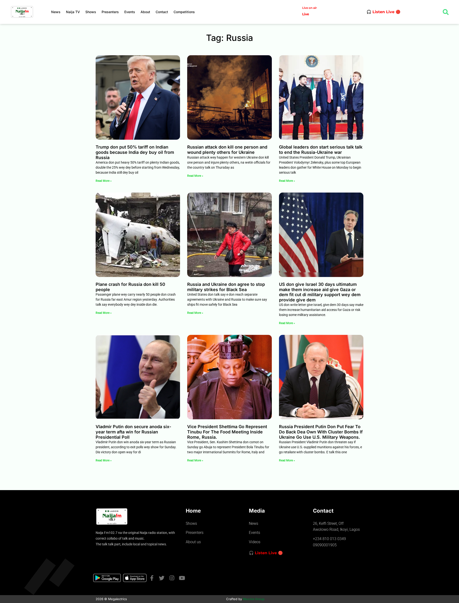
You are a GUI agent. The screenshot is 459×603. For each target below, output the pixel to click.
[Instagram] (172, 578)
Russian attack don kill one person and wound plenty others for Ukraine (227, 149)
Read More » (104, 181)
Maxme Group (253, 599)
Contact (162, 12)
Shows (90, 12)
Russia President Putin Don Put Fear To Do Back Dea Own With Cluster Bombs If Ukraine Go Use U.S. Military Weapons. (321, 431)
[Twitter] (161, 578)
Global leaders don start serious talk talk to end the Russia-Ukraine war (320, 149)
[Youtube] (182, 578)
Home (193, 511)
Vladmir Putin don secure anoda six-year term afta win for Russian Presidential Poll (133, 431)
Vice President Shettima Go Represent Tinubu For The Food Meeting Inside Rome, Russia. (227, 431)
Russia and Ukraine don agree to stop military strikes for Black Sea (226, 287)
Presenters (110, 12)
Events (129, 12)
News (55, 12)
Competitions (184, 12)
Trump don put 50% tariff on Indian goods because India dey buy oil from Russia (135, 152)
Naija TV (73, 12)
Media (257, 511)
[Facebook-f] (151, 578)
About (145, 12)
